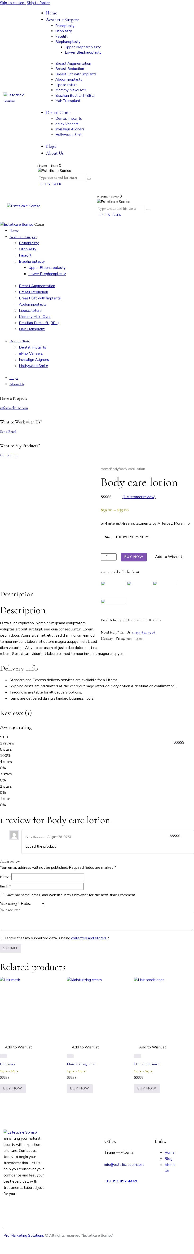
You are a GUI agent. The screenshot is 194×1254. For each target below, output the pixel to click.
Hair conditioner (147, 1064)
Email (5, 886)
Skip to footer (38, 2)
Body (114, 468)
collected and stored (88, 938)
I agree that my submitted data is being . (57, 938)
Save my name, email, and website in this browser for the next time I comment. (71, 895)
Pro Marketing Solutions (24, 1235)
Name (5, 876)
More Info (182, 523)
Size (108, 537)
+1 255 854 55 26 (143, 632)
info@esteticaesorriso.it (124, 1164)
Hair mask (8, 1064)
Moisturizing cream (82, 1064)
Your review (10, 909)
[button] (166, 557)
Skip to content (13, 2)
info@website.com (14, 407)
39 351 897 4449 (121, 1181)
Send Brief (8, 431)
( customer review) (139, 497)
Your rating (10, 903)
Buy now (134, 557)
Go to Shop (9, 455)
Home (105, 468)
